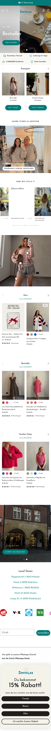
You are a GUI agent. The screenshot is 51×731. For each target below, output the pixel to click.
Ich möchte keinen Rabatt (25, 721)
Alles (25, 714)
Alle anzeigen (25, 299)
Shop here (25, 39)
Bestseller (25, 363)
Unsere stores (25, 532)
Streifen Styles (25, 434)
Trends (25, 699)
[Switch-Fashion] (25, 10)
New (25, 295)
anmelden (43, 633)
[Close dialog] (47, 667)
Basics (26, 706)
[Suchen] (8, 10)
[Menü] (2, 10)
